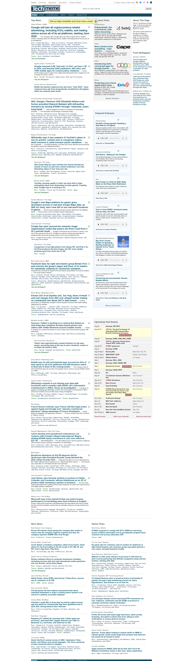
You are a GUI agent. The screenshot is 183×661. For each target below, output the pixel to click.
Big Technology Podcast (113, 265)
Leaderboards (52, 15)
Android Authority (63, 148)
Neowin (33, 632)
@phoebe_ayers (52, 153)
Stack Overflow (41, 647)
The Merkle (76, 44)
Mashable (53, 218)
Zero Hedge (61, 54)
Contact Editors (75, 3)
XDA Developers (58, 237)
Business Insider (36, 117)
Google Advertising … (43, 43)
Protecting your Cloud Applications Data (105, 84)
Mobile (33, 3)
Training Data (109, 143)
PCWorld (51, 627)
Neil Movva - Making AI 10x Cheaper (111, 155)
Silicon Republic (55, 278)
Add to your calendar (121, 416)
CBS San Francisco (37, 123)
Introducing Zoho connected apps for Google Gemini (104, 66)
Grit (106, 198)
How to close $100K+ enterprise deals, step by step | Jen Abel (112, 211)
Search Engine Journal (58, 44)
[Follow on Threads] (144, 2)
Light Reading (114, 639)
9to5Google (43, 52)
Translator (37, 513)
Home (34, 15)
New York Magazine (53, 171)
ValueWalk (121, 585)
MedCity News (36, 119)
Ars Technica (60, 43)
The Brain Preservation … (100, 588)
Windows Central (42, 509)
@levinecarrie (36, 127)
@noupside (63, 153)
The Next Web (36, 46)
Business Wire (101, 563)
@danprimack (42, 125)
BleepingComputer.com (104, 605)
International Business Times (74, 46)
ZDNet (33, 308)
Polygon (73, 148)
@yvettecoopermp (78, 281)
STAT (64, 121)
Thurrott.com (71, 509)
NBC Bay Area (53, 123)
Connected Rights (71, 394)
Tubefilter (42, 171)
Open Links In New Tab (125, 3)
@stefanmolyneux (54, 281)
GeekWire (80, 509)
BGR (62, 629)
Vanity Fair (57, 121)
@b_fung (51, 125)
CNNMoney (83, 307)
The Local (56, 419)
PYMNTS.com (79, 119)
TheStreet (73, 310)
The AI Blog (45, 496)
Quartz (46, 117)
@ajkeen (57, 56)
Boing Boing (35, 48)
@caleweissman (57, 537)
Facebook (39, 275)
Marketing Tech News (65, 648)
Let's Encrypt (106, 607)
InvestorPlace (106, 653)
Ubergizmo (81, 148)
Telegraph (83, 277)
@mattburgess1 (43, 398)
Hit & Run (76, 277)
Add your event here (143, 416)
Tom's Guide (71, 627)
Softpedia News (60, 627)
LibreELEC (57, 625)
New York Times (53, 50)
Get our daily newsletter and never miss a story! (71, 21)
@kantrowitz (76, 350)
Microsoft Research (71, 511)
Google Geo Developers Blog (46, 214)
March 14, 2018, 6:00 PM (91, 9)
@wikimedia (42, 153)
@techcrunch (56, 398)
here (144, 39)
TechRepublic (80, 631)
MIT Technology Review (114, 576)
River (41, 15)
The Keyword (49, 77)
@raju (76, 190)
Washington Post (63, 114)
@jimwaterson (36, 284)
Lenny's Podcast (111, 229)
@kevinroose (42, 281)
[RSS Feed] (137, 2)
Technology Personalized (39, 239)
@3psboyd (66, 155)
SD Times (77, 648)
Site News (63, 3)
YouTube (42, 254)
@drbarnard (53, 425)
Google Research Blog (43, 237)
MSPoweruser (48, 334)
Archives (42, 3)
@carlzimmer (62, 173)
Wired (46, 588)
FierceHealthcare (48, 119)
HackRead (61, 48)
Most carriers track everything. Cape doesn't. (104, 48)
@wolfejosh (46, 56)
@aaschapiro (69, 125)
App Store (51, 551)
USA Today (51, 308)
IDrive (97, 80)
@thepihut (66, 632)
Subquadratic (99, 24)
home (146, 35)
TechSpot (61, 52)
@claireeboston (53, 129)
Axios (70, 277)
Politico (108, 641)
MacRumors (60, 350)
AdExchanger (72, 373)
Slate (53, 43)
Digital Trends (60, 77)
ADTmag (54, 648)
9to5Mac (54, 394)
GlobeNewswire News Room (43, 447)
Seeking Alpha (81, 52)
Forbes (71, 312)
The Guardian (77, 77)
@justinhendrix (66, 281)
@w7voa (53, 314)
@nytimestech (59, 568)
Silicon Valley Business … (76, 116)
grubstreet (125, 567)
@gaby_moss (66, 127)
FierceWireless (125, 639)
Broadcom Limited (42, 466)
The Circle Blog (41, 551)
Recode (46, 275)
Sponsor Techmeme (112, 98)
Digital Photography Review (73, 237)
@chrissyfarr (59, 125)
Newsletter (82, 15)
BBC (47, 261)
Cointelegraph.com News (44, 54)
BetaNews (34, 52)
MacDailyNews (97, 641)
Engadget (80, 50)
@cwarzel (80, 153)
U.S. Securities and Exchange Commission (46, 98)
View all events (100, 416)
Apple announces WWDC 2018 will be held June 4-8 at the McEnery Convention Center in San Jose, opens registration (117, 650)
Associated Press (51, 148)
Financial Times (75, 308)
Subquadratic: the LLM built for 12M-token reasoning (103, 29)
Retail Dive (135, 565)
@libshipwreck (103, 591)
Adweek (128, 565)
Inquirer (61, 394)
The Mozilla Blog (97, 623)
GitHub (116, 607)
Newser (80, 312)
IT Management (133, 621)
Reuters (34, 50)
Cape (96, 44)
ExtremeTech (35, 629)
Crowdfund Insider (57, 46)
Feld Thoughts (36, 44)
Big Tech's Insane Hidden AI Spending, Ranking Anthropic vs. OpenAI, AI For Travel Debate (105, 245)
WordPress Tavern (73, 647)
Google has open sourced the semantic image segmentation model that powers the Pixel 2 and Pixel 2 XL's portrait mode (59, 228)
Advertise (52, 3)
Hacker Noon (61, 647)
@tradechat (78, 155)
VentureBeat (76, 214)
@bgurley (44, 129)
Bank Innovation (72, 48)
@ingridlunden (58, 283)
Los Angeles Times (50, 310)
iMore (59, 214)
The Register (52, 52)
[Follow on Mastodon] (147, 2)
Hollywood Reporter (50, 556)
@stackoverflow (53, 653)
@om (39, 56)
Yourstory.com (70, 52)
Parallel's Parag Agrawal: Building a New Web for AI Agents (111, 124)
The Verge (69, 43)
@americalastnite (80, 283)
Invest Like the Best (112, 170)
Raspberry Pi (40, 625)
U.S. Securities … (42, 307)
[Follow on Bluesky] (140, 2)
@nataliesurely (80, 125)
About (63, 15)
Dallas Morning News (112, 569)
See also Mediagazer (38, 58)
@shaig (62, 314)
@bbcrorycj (35, 283)
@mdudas (41, 335)
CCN (33, 54)
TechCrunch (72, 50)
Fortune (63, 171)
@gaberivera (46, 127)
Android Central (36, 216)
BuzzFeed (63, 50)
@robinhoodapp (54, 489)
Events (71, 15)
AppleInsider (47, 419)
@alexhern (48, 283)
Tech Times (95, 567)
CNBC (45, 24)
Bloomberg (46, 44)
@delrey (51, 583)
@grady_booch (114, 591)
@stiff (42, 283)
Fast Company (46, 528)
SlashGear (79, 121)
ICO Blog (39, 394)
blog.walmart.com (98, 565)
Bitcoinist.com (42, 50)
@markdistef (68, 283)
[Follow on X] (151, 2)
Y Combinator (101, 585)
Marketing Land (47, 359)
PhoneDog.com (61, 468)
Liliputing (44, 627)
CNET (69, 44)
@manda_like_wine (78, 127)
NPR (67, 77)
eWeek (99, 621)
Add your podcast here (113, 305)
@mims (125, 591)
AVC (39, 650)
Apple (99, 653)
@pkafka (59, 155)
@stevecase (35, 129)
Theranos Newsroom (38, 116)
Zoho (96, 61)
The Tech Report (82, 468)
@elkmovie (41, 425)
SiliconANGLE (66, 214)
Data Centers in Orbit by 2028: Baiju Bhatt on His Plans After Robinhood (111, 183)
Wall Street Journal (80, 43)
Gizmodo (44, 48)
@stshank (41, 653)
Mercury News (52, 48)
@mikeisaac (65, 447)
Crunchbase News (47, 121)
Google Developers (69, 216)
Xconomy (58, 119)
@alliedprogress (43, 314)
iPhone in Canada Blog (39, 150)
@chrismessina (54, 490)
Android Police (57, 216)
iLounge (74, 419)
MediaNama (46, 46)
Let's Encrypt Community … (128, 605)
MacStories (71, 218)
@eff (99, 537)
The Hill (41, 77)
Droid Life (60, 218)
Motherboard (83, 48)
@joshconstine (74, 489)
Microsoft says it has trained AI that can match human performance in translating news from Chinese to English (58, 500)
